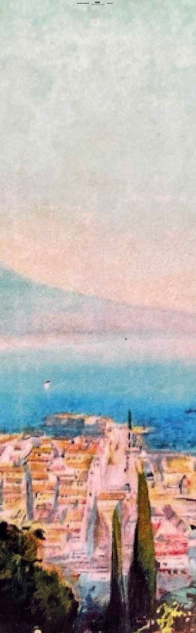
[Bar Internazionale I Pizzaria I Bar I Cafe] (98, 3)
